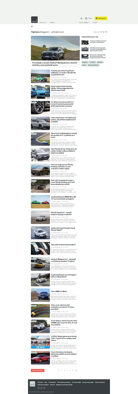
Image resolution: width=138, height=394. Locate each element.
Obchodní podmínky (63, 382)
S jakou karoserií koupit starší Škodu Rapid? (63, 229)
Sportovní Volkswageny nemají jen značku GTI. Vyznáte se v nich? (64, 135)
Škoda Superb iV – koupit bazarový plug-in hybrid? (61, 213)
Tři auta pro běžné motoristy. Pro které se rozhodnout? (98, 41)
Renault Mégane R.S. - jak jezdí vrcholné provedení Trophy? (63, 260)
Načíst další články (37, 370)
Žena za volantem (93, 65)
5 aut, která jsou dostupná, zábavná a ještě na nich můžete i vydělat (64, 354)
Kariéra (52, 385)
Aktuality (84, 62)
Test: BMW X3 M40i (59, 291)
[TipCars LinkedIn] (41, 388)
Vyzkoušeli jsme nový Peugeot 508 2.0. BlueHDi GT (63, 276)
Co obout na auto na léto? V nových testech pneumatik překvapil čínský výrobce (62, 104)
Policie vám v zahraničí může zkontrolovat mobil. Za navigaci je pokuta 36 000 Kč (98, 56)
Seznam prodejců (43, 385)
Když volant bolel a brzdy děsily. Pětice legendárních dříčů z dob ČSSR (62, 88)
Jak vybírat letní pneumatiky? (63, 245)
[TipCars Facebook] (38, 388)
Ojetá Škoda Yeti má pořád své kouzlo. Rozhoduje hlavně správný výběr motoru (98, 49)
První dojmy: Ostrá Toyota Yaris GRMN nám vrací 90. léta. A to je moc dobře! (64, 323)
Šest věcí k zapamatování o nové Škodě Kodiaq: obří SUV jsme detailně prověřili (63, 182)
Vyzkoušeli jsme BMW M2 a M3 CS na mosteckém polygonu (63, 198)
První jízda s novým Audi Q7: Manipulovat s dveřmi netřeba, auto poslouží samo (54, 64)
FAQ (45, 382)
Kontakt (40, 382)
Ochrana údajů (76, 382)
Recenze (99, 62)
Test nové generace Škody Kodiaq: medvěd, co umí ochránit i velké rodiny (62, 167)
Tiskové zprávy (100, 382)
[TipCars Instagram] (44, 388)
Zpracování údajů (87, 382)
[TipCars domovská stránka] (35, 19)
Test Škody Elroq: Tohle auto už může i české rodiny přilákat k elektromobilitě (64, 151)
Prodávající (52, 382)
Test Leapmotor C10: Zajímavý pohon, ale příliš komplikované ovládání (63, 120)
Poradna (92, 62)
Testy (83, 65)
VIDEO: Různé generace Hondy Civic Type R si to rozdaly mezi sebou (64, 338)
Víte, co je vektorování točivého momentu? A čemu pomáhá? (62, 307)
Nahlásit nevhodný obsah (64, 385)
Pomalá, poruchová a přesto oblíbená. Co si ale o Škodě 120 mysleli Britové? (63, 73)
